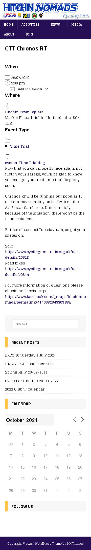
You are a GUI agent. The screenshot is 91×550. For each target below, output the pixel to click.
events (11, 162)
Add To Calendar (29, 89)
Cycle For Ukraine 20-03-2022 (32, 381)
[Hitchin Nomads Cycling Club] (45, 16)
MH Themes (75, 543)
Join (29, 34)
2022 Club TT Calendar (24, 389)
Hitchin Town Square (24, 112)
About (9, 34)
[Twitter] (21, 521)
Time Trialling (32, 162)
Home (9, 24)
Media (76, 24)
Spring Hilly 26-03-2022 (26, 372)
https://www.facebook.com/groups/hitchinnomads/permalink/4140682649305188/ (45, 299)
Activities (30, 24)
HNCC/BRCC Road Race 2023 (29, 364)
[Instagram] (32, 521)
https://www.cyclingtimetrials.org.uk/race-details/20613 (43, 254)
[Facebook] (10, 521)
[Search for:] (45, 324)
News (55, 24)
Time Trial (19, 146)
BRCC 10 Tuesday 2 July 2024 (30, 355)
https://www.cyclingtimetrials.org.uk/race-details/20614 (43, 271)
